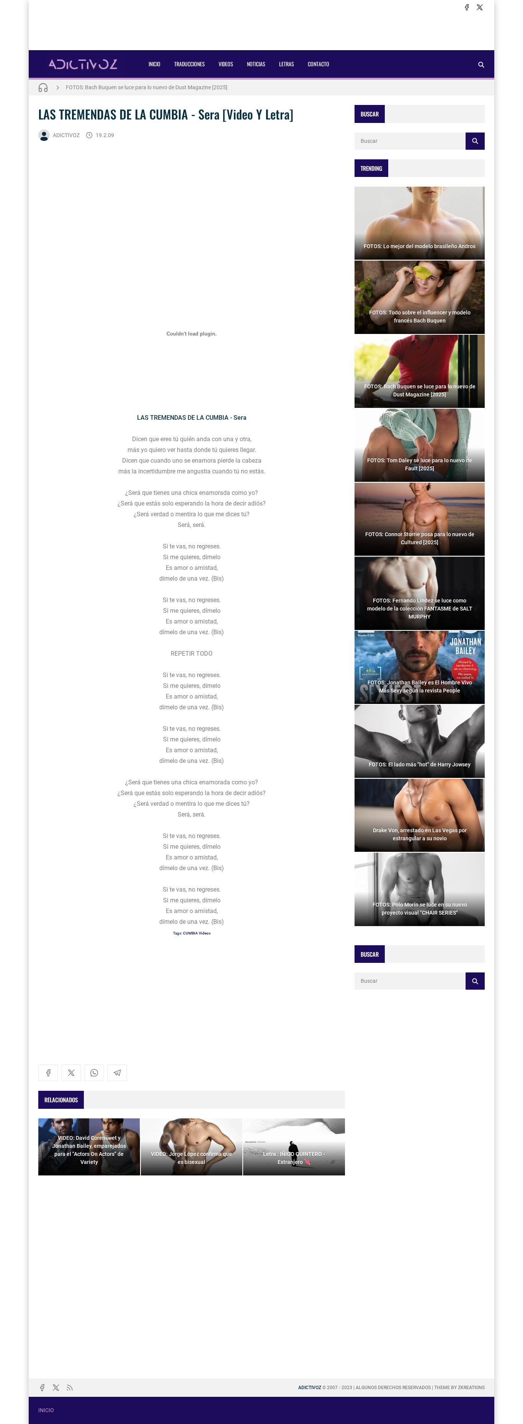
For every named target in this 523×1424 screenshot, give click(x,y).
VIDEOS (226, 64)
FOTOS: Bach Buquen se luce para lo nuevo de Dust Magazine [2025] (146, 87)
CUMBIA (190, 933)
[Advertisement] (261, 31)
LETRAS (286, 64)
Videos (205, 933)
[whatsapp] (94, 1072)
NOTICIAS (256, 64)
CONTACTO (318, 64)
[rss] (70, 1387)
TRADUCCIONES (189, 64)
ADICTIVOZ (66, 135)
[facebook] (466, 7)
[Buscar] (481, 64)
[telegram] (117, 1072)
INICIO (154, 64)
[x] (479, 7)
